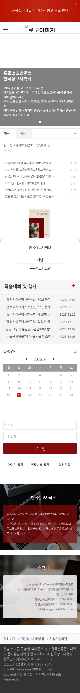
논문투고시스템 (40, 268)
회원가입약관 (58, 639)
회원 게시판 (26, 133)
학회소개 (9, 639)
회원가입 (64, 464)
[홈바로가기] (40, 28)
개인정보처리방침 (32, 639)
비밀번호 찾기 (40, 464)
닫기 (76, 3)
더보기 (75, 352)
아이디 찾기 (15, 464)
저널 (40, 260)
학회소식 (10, 133)
